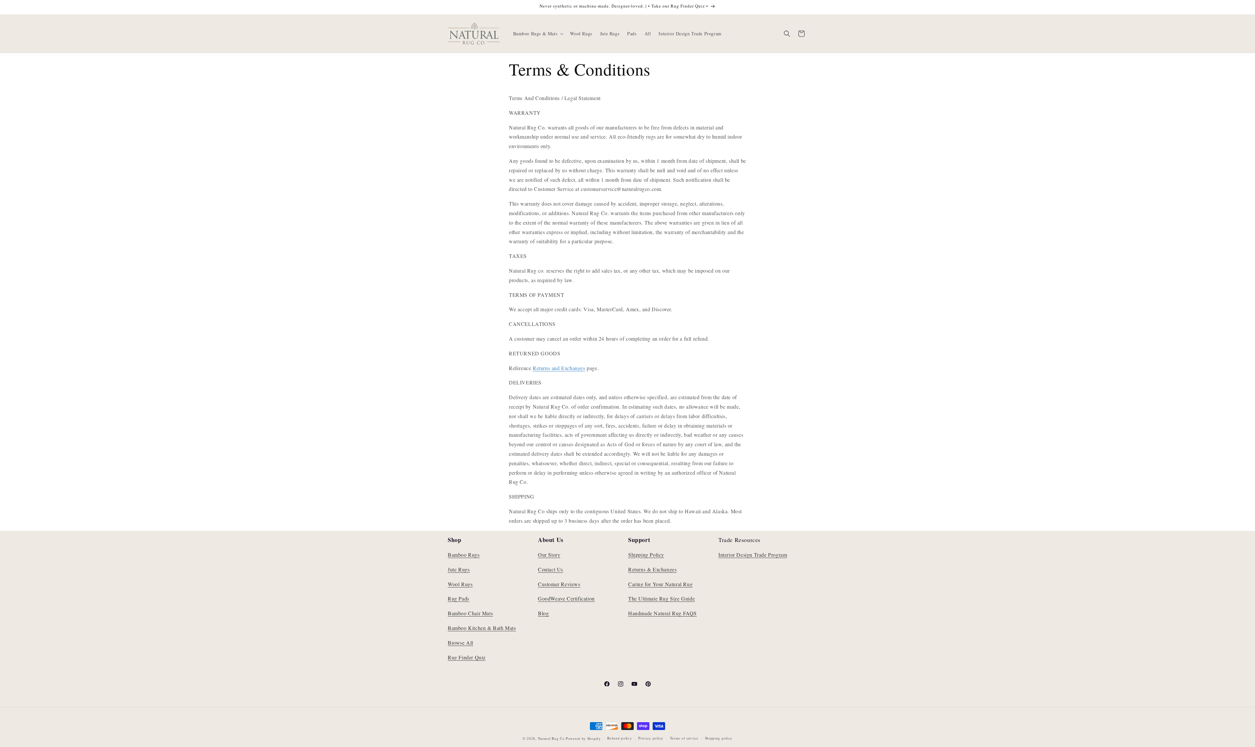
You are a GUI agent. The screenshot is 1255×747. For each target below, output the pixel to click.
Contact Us (550, 569)
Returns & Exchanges (652, 569)
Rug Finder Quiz (467, 657)
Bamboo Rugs (464, 554)
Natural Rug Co (551, 738)
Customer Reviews (559, 584)
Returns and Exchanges (559, 368)
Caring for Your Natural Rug (660, 584)
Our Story (549, 554)
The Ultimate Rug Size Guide (661, 598)
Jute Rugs (459, 569)
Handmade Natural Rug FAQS (662, 613)
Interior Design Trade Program (752, 554)
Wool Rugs (460, 584)
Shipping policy (719, 738)
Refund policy (619, 738)
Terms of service (684, 738)
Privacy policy (650, 738)
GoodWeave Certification (566, 598)
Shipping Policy (646, 554)
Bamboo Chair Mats (470, 613)
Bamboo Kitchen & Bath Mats (482, 627)
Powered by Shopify (583, 738)
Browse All (460, 642)
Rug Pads (458, 598)
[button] (537, 34)
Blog (543, 613)
